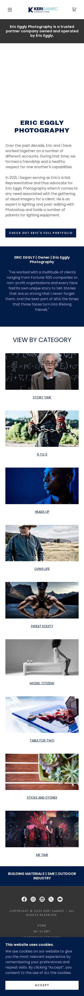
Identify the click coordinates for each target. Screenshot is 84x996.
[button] (9, 9)
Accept (42, 985)
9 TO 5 (42, 454)
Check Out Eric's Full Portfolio (41, 233)
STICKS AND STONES (42, 797)
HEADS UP (42, 511)
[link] (43, 10)
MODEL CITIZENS (42, 683)
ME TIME (42, 855)
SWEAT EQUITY (42, 626)
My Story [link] (42, 931)
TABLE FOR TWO (42, 740)
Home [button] (42, 925)
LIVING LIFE (42, 569)
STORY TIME (42, 397)
